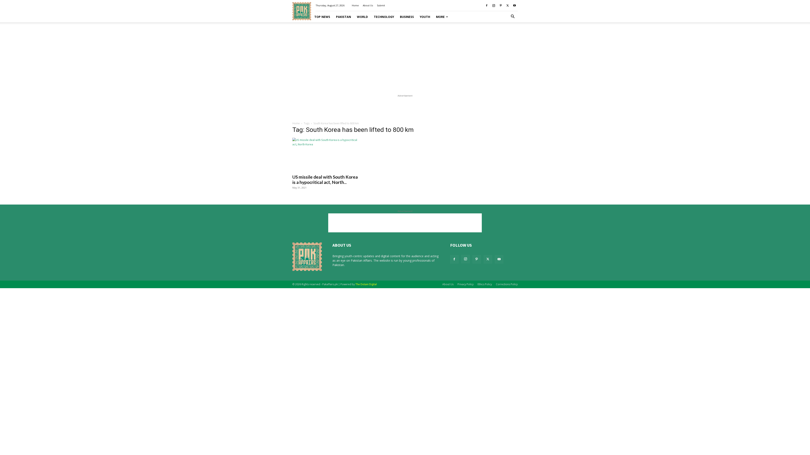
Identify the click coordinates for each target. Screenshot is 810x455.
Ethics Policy (485, 284)
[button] (513, 17)
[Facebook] (486, 5)
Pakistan (343, 17)
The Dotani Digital (366, 284)
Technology (384, 17)
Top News (322, 17)
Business (407, 17)
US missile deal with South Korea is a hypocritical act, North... (325, 179)
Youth (425, 17)
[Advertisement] (405, 56)
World (362, 17)
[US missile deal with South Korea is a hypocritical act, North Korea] (326, 154)
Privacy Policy (466, 284)
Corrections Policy (507, 284)
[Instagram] (493, 5)
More (440, 17)
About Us (368, 5)
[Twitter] (507, 5)
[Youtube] (514, 5)
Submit (381, 5)
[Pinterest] (500, 5)
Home (355, 5)
